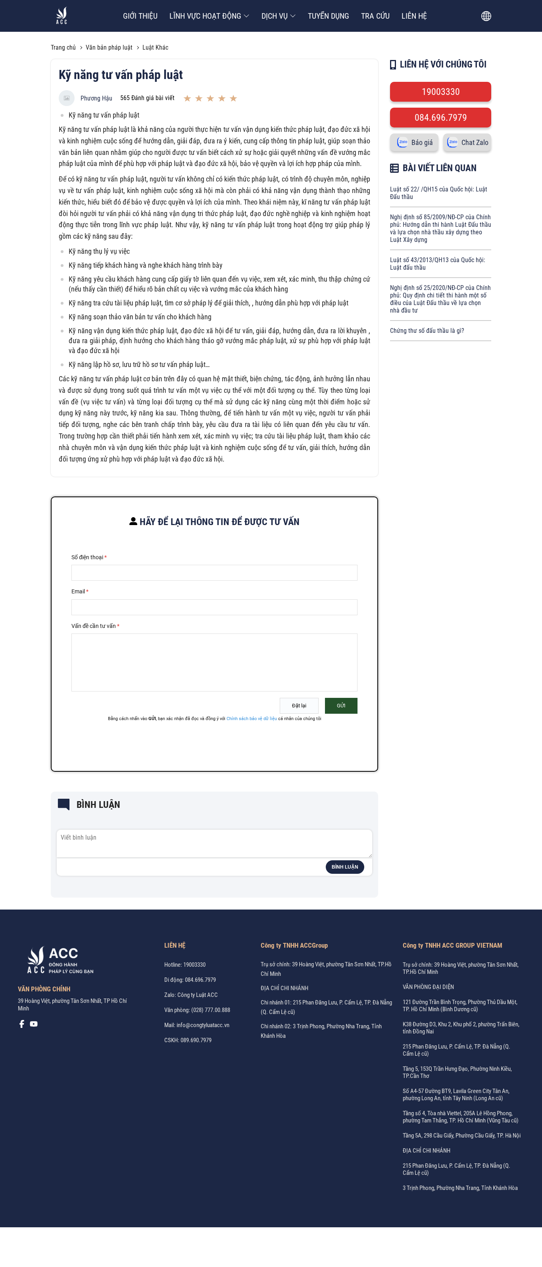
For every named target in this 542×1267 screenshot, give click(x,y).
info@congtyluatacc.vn (203, 1025)
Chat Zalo (474, 142)
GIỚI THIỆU (140, 16)
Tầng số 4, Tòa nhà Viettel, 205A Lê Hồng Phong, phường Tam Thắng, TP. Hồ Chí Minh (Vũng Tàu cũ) (461, 1117)
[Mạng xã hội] (22, 1025)
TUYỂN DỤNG (328, 16)
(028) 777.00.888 (210, 1010)
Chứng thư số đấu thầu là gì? (427, 330)
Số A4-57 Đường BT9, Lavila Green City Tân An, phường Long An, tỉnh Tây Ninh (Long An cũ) (456, 1094)
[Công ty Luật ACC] (62, 16)
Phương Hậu (96, 98)
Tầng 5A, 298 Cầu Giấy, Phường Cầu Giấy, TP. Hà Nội (462, 1135)
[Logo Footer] (57, 961)
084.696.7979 (441, 117)
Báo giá (422, 142)
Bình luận (345, 867)
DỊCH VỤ (274, 16)
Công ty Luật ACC (197, 995)
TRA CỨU (375, 16)
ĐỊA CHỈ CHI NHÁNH (284, 988)
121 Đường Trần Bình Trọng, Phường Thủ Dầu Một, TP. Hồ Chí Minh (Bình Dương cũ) (460, 1006)
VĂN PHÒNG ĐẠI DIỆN (428, 987)
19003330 (441, 91)
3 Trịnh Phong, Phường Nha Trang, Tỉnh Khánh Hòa (460, 1188)
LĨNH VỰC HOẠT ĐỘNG (205, 16)
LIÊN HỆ (414, 16)
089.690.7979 (196, 1040)
